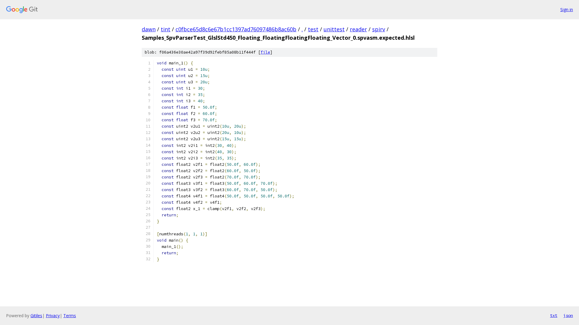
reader (358, 29)
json (568, 315)
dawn (149, 29)
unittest (334, 29)
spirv (378, 29)
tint (165, 29)
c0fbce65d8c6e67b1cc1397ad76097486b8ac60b (236, 29)
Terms (69, 315)
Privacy (53, 315)
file (265, 52)
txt (553, 315)
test (313, 29)
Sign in (566, 9)
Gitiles (36, 315)
